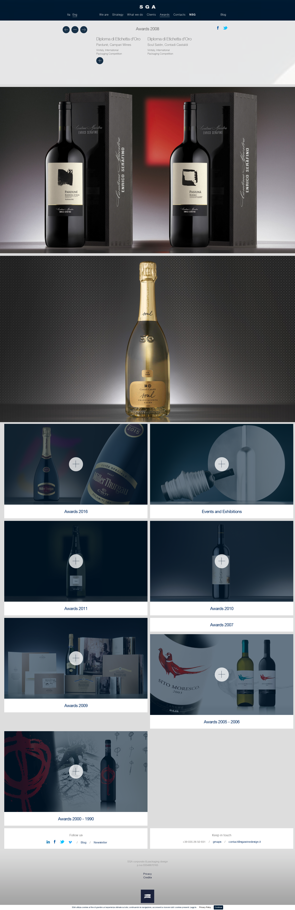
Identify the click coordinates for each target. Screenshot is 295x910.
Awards (165, 14)
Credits (147, 877)
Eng (75, 14)
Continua (218, 907)
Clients (151, 14)
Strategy (117, 14)
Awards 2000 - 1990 (76, 818)
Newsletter (100, 842)
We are (104, 14)
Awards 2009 (76, 705)
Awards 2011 (76, 608)
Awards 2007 (221, 624)
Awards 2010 (221, 608)
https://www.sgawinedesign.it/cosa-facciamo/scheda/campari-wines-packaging (99, 60)
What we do (135, 14)
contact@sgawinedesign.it (245, 841)
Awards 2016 (76, 511)
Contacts (179, 14)
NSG (192, 14)
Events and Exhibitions (222, 511)
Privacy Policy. (205, 907)
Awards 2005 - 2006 (222, 721)
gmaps (217, 841)
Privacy (147, 873)
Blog (223, 14)
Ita (68, 14)
